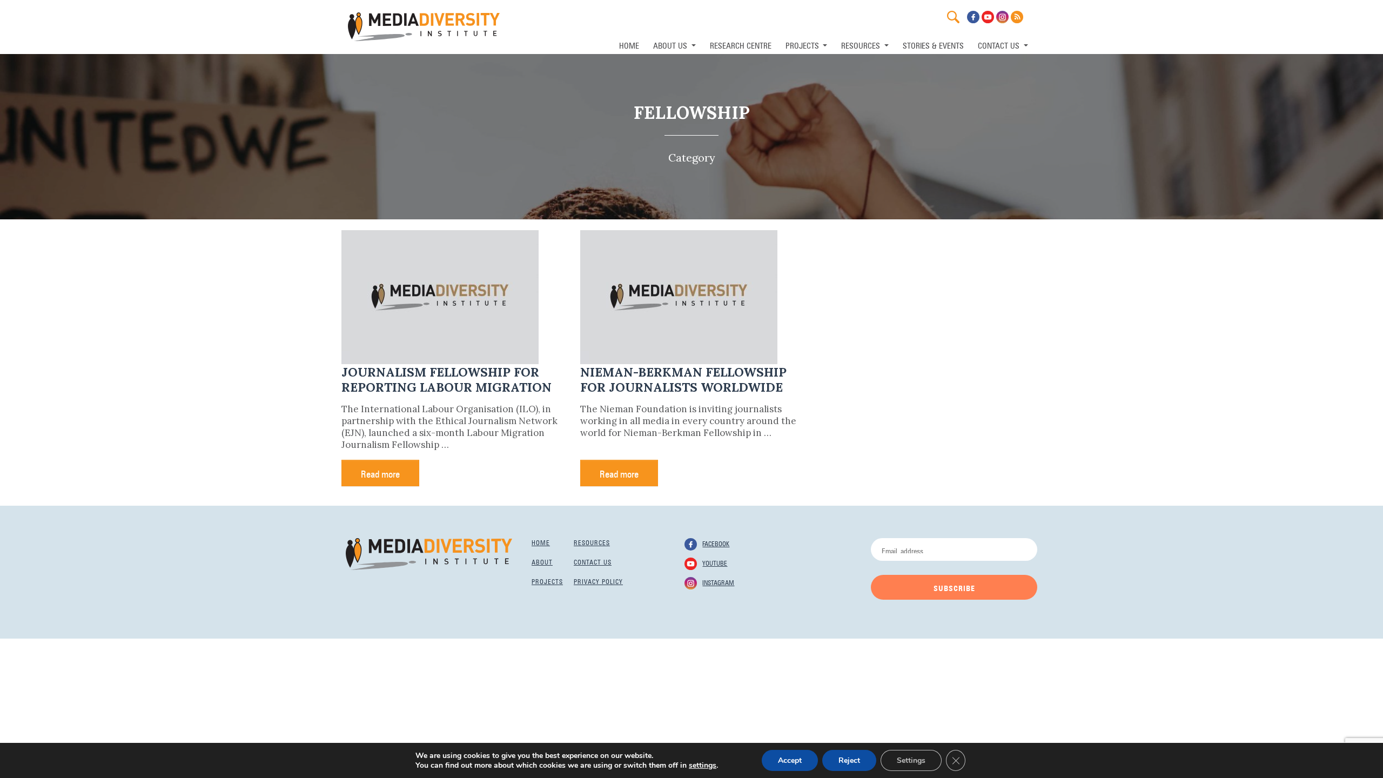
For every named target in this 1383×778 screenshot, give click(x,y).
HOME (629, 44)
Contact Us (1000, 44)
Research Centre (740, 44)
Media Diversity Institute (424, 26)
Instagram (718, 582)
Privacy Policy (598, 580)
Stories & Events (933, 44)
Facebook (715, 543)
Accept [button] (790, 760)
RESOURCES (861, 44)
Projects (547, 580)
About (542, 561)
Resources (592, 542)
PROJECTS (803, 44)
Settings (911, 760)
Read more (380, 472)
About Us (671, 44)
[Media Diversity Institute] (429, 553)
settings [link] (702, 765)
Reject (849, 760)
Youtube (714, 562)
